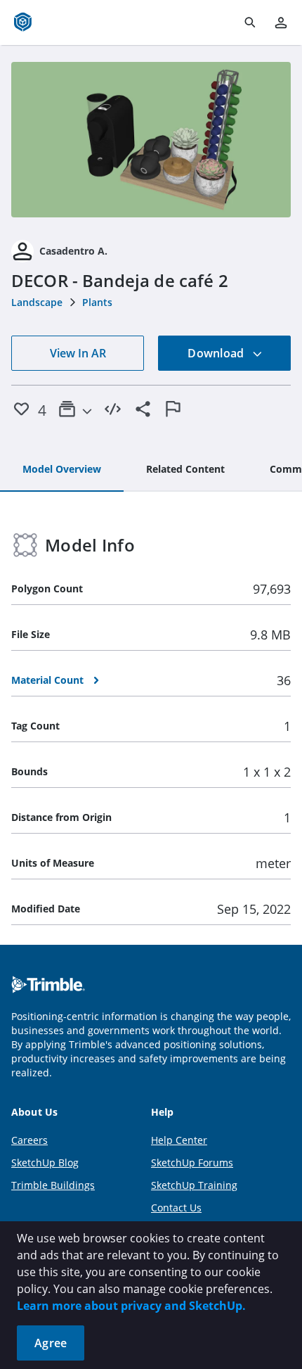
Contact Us (176, 1207)
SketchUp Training (194, 1185)
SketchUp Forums (192, 1162)
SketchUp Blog (45, 1162)
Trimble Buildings (53, 1185)
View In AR (78, 353)
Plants (97, 302)
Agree (50, 1343)
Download (217, 353)
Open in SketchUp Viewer (151, 140)
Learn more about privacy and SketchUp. (131, 1305)
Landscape (37, 302)
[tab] (62, 470)
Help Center (179, 1140)
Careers (29, 1140)
